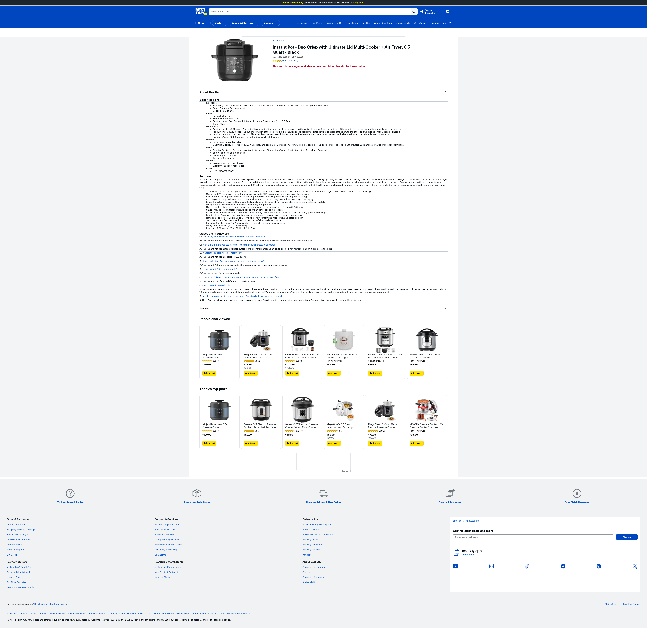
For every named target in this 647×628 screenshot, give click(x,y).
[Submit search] (414, 11)
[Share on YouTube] (455, 566)
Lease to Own (13, 577)
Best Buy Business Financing (21, 587)
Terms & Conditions (28, 613)
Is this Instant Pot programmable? (219, 269)
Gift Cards (12, 554)
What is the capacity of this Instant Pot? (222, 252)
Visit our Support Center (167, 524)
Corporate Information (314, 567)
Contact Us (160, 554)
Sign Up (627, 537)
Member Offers (162, 577)
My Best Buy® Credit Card (19, 567)
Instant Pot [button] (278, 40)
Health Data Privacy (96, 613)
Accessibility (12, 613)
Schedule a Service (164, 534)
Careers (306, 572)
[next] (445, 352)
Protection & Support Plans (168, 544)
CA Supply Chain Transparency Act (235, 613)
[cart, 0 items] (447, 12)
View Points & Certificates (167, 572)
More (445, 22)
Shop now (358, 2)
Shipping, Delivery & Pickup (21, 529)
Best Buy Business (311, 549)
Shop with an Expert (165, 529)
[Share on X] (635, 566)
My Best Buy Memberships (168, 567)
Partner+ (306, 554)
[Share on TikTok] (527, 566)
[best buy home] (201, 11)
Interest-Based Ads (57, 613)
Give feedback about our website (50, 604)
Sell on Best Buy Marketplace (316, 524)
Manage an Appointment (167, 539)
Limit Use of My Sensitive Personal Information (168, 613)
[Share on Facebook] (563, 566)
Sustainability (309, 582)
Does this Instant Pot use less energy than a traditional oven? (233, 261)
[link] (210, 361)
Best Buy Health (310, 539)
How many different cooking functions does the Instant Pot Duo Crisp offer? (240, 277)
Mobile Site (610, 604)
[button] (203, 23)
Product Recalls (14, 544)
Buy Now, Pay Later (16, 582)
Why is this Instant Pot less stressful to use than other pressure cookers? (238, 244)
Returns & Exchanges (17, 534)
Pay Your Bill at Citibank (18, 572)
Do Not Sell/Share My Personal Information (126, 613)
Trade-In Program (15, 549)
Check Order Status (17, 524)
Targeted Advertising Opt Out (204, 613)
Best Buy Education (312, 544)
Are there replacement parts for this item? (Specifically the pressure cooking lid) (242, 296)
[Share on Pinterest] (599, 566)
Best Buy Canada (631, 604)
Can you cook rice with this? (216, 285)
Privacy (43, 613)
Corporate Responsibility (314, 577)
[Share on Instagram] (491, 566)
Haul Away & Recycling (166, 549)
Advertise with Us (311, 529)
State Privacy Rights (76, 613)
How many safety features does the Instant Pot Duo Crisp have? (234, 236)
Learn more (467, 554)
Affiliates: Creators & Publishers (318, 534)
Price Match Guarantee (18, 539)
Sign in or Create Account (466, 520)
